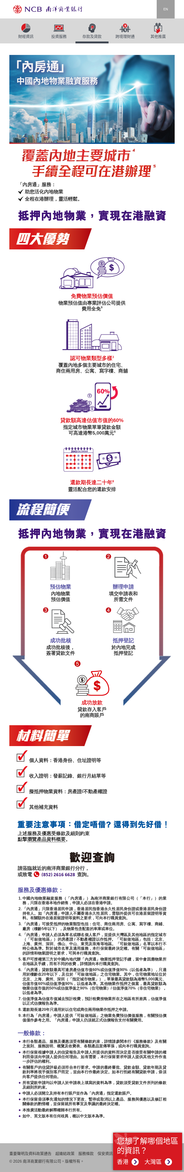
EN (165, 9)
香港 (123, 1162)
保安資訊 (105, 1154)
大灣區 (153, 1162)
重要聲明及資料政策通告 (30, 1154)
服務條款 (86, 1154)
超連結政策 (65, 1154)
